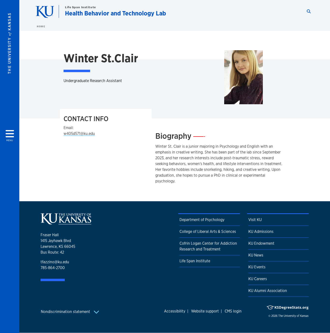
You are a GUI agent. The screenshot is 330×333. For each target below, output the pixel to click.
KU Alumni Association (267, 290)
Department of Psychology (201, 219)
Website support (205, 311)
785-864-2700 (53, 267)
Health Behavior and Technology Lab (115, 13)
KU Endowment (261, 243)
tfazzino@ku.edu (55, 261)
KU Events (256, 267)
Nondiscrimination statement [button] (66, 311)
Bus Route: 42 (52, 252)
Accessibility (174, 311)
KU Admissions (260, 231)
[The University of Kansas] (66, 222)
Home (41, 26)
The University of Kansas (293, 316)
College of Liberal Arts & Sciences (207, 231)
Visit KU (255, 219)
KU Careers (257, 278)
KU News (255, 255)
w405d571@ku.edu (79, 133)
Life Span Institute (80, 7)
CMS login (233, 311)
